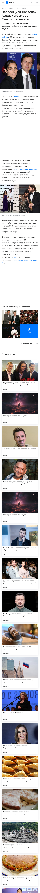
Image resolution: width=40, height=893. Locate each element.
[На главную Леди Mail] (11, 2)
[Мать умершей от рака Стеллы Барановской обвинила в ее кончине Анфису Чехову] (20, 738)
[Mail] (7, 2)
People (16, 96)
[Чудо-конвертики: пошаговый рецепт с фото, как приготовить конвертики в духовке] (20, 771)
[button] (20, 70)
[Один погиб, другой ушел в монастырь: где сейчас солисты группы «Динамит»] (20, 375)
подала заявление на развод (25, 169)
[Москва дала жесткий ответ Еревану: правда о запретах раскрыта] (20, 672)
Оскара (16, 257)
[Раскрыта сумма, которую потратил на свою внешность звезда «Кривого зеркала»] (20, 474)
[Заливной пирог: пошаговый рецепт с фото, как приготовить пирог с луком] (20, 870)
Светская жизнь (21, 8)
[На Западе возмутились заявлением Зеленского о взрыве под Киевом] (20, 606)
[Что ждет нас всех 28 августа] (20, 408)
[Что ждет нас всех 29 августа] (20, 507)
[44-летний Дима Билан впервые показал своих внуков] (20, 441)
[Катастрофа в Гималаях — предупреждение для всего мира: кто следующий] (20, 837)
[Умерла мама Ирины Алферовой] (20, 705)
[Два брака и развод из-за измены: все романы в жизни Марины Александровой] (20, 573)
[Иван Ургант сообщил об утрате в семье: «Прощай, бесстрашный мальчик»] (20, 540)
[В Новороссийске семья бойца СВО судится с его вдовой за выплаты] (20, 639)
